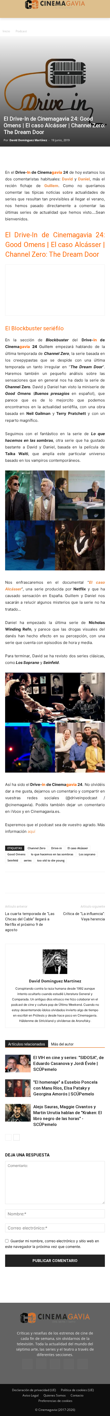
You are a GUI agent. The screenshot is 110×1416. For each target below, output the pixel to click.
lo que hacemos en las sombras (52, 854)
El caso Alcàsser (78, 848)
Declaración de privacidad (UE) (34, 1390)
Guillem (51, 185)
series (27, 860)
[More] (69, 157)
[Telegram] (45, 157)
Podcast (21, 31)
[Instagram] (41, 1364)
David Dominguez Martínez (28, 140)
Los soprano (87, 854)
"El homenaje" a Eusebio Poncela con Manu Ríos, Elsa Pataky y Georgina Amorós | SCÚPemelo (65, 1088)
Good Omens (16, 854)
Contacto (77, 1395)
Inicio (6, 31)
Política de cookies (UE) (77, 1390)
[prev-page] (8, 1137)
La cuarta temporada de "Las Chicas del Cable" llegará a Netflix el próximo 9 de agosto (29, 921)
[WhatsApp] (57, 157)
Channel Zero (37, 848)
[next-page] (16, 1137)
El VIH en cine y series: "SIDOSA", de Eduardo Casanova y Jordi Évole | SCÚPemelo (68, 1063)
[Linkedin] (34, 157)
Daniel (84, 179)
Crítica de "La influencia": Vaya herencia (84, 916)
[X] (22, 157)
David (67, 179)
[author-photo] (55, 974)
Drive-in (56, 848)
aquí (31, 831)
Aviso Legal (31, 1395)
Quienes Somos (54, 1395)
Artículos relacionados (26, 1044)
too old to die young (50, 860)
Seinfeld (12, 860)
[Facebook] (10, 157)
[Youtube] (83, 1364)
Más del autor (62, 1044)
